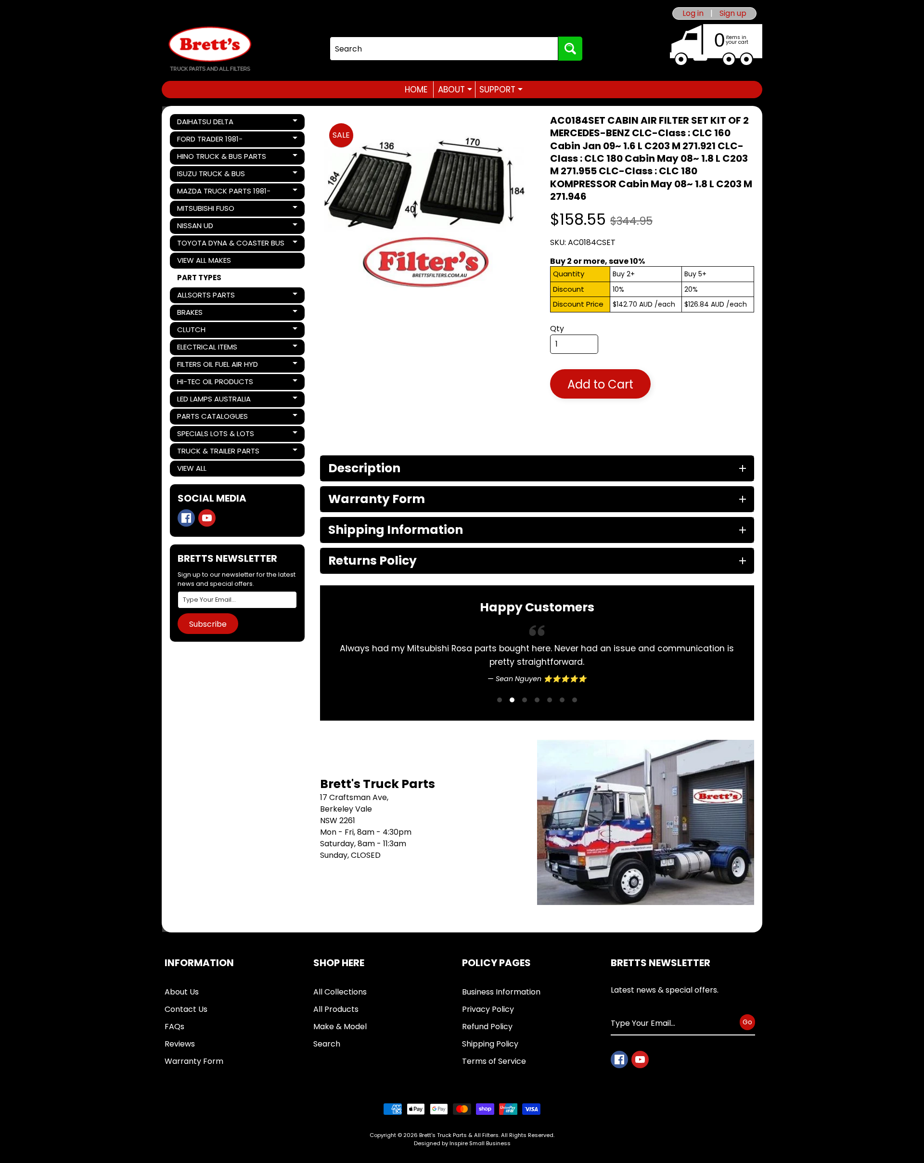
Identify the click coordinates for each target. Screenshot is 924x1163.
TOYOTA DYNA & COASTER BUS (230, 244)
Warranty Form (194, 1061)
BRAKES (210, 314)
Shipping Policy (490, 1043)
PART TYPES (199, 277)
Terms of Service (494, 1061)
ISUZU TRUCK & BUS (211, 175)
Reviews (180, 1043)
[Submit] (570, 49)
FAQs (174, 1026)
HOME (416, 89)
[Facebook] (186, 518)
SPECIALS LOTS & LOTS (215, 435)
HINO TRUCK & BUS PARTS (221, 158)
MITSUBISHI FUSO (210, 210)
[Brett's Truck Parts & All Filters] (210, 49)
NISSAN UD (210, 227)
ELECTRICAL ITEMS (210, 348)
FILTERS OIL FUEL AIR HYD (217, 366)
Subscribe (208, 624)
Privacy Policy (488, 1009)
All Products (336, 1009)
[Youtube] (207, 518)
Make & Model (340, 1026)
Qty (557, 328)
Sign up (732, 13)
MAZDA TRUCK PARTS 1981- (223, 192)
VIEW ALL (191, 468)
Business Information (501, 991)
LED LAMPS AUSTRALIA (214, 400)
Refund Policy (487, 1026)
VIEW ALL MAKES (204, 260)
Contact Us (186, 1009)
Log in (693, 13)
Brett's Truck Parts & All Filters (459, 1135)
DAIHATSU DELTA (210, 123)
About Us (182, 991)
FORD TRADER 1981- (210, 140)
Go (747, 1022)
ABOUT (455, 89)
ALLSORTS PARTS (210, 296)
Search (326, 1043)
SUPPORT (501, 89)
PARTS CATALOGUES (212, 418)
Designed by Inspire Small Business (462, 1143)
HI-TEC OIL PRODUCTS (215, 383)
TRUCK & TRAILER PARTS (218, 452)
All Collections (340, 991)
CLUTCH (210, 331)
